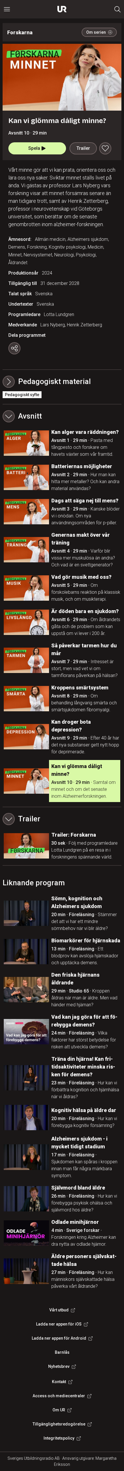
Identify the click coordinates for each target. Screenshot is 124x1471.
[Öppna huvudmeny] (6, 9)
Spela (34, 148)
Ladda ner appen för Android (59, 1338)
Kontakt (59, 1381)
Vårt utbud (59, 1310)
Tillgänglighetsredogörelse (59, 1424)
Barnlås (62, 1352)
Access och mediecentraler (59, 1396)
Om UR (58, 1410)
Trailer (83, 148)
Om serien (96, 32)
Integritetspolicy (59, 1438)
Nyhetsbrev (58, 1366)
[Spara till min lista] (105, 148)
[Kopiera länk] (14, 348)
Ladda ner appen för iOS (59, 1324)
